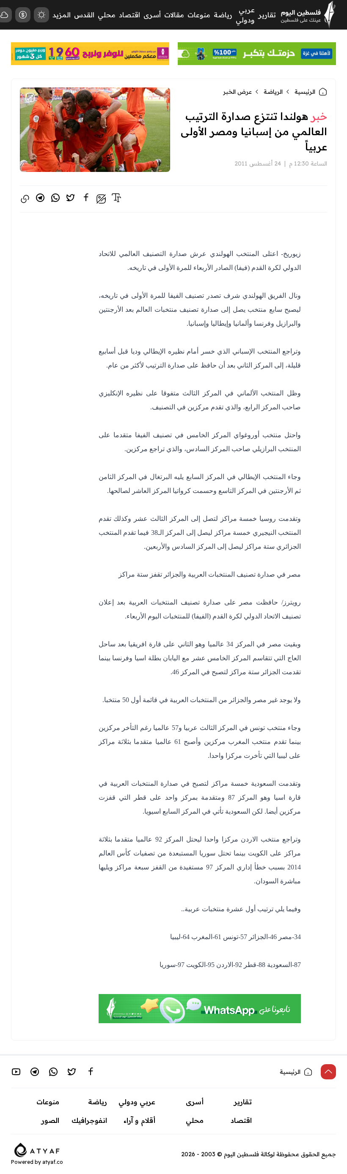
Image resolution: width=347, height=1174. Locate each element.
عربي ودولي (136, 1102)
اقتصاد (129, 15)
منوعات (198, 15)
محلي (107, 15)
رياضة (223, 15)
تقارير (267, 15)
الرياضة (273, 91)
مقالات (174, 15)
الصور (50, 1120)
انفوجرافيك (89, 1120)
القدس (84, 15)
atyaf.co (52, 1162)
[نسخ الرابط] (25, 199)
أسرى (152, 15)
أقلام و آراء (139, 1120)
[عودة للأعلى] (328, 1071)
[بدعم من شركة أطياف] (37, 1149)
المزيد (61, 15)
